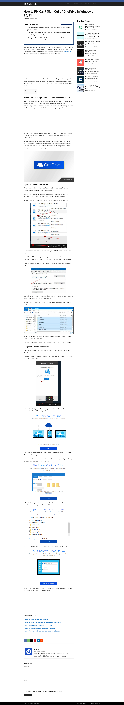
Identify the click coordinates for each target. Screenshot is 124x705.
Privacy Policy (93, 1)
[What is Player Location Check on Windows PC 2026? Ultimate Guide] (80, 35)
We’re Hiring (97, 703)
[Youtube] (32, 1)
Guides (67, 4)
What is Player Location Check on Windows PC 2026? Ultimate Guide (92, 34)
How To (60, 4)
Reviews (93, 4)
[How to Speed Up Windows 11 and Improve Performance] (80, 71)
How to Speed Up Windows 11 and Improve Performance (92, 69)
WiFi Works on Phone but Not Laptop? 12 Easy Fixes (92, 87)
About (84, 1)
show (33, 91)
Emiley (86, 90)
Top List (86, 4)
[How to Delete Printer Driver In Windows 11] (80, 62)
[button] (98, 4)
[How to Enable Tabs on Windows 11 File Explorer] (80, 44)
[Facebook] (25, 1)
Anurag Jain (87, 29)
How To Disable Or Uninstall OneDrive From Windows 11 (43, 622)
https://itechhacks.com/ (39, 651)
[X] (29, 1)
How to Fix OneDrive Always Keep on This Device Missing (91, 78)
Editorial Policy (86, 703)
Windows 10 (67, 51)
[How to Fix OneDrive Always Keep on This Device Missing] (80, 79)
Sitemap (92, 703)
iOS (81, 4)
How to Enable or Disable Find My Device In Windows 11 (92, 26)
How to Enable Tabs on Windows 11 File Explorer (92, 43)
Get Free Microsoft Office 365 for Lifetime (38, 625)
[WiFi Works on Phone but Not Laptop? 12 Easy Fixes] (80, 88)
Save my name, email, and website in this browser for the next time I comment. (43, 691)
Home (25, 8)
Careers (99, 1)
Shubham (27, 18)
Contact (88, 1)
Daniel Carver (88, 38)
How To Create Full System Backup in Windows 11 (41, 628)
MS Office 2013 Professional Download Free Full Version (43, 631)
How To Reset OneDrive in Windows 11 (37, 619)
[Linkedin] (38, 640)
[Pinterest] (27, 1)
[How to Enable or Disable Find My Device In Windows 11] (80, 27)
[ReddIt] (41, 640)
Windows (75, 4)
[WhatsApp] (28, 640)
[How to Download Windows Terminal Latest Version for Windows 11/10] (80, 53)
